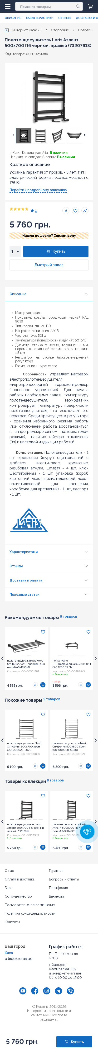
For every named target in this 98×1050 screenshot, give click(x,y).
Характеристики (40, 18)
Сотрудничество (18, 896)
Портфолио (58, 888)
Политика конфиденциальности (30, 913)
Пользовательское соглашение (30, 905)
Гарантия (56, 871)
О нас (9, 871)
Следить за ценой (85, 210)
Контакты (12, 922)
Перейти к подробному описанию (38, 190)
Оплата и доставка (19, 879)
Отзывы (64, 18)
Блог (8, 888)
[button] (13, 135)
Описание (13, 18)
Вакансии (56, 896)
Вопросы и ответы (64, 879)
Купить (59, 251)
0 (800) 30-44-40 (19, 959)
